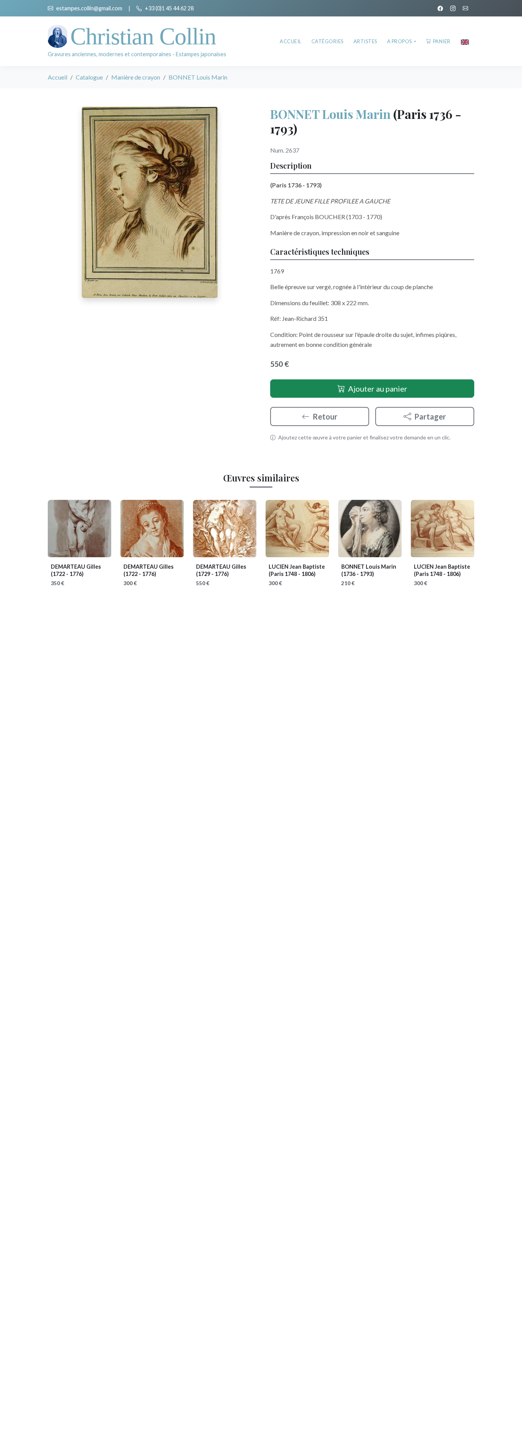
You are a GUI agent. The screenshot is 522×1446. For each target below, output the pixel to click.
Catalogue (89, 77)
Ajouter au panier (377, 388)
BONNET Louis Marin (330, 114)
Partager (430, 416)
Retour (325, 416)
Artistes (365, 41)
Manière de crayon (135, 77)
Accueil (291, 41)
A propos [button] (400, 41)
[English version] (464, 41)
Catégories (327, 41)
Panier (442, 41)
